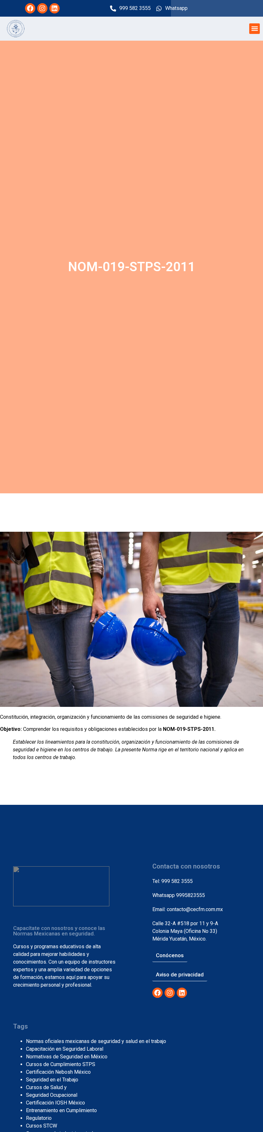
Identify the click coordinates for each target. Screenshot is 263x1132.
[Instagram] (42, 8)
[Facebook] (30, 8)
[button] (254, 28)
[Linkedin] (54, 8)
